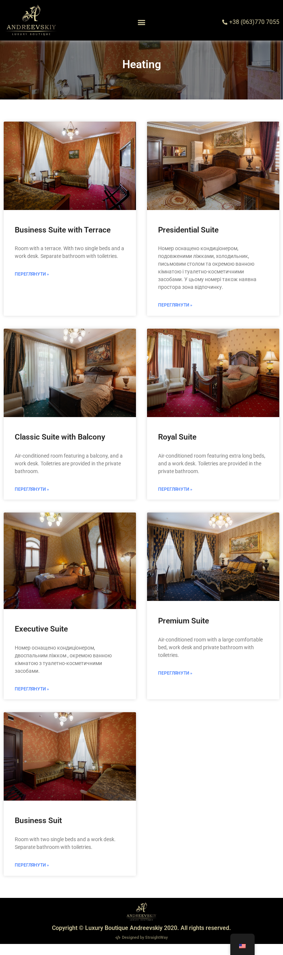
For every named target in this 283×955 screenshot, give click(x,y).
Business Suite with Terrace (63, 229)
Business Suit (38, 820)
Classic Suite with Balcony (60, 437)
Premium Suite (183, 620)
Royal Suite (177, 437)
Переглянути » (32, 274)
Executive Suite (41, 629)
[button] (142, 22)
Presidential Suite (188, 229)
